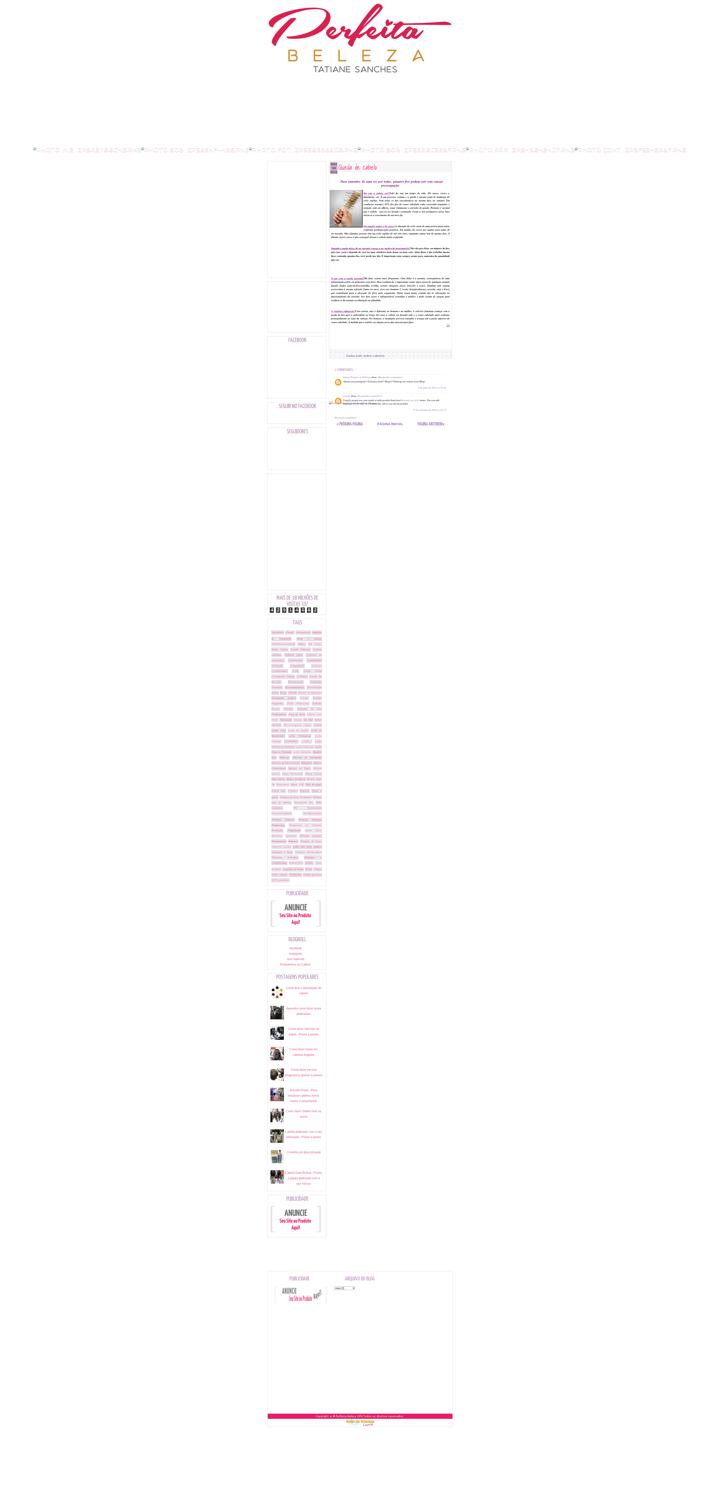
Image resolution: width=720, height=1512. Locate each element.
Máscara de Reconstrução (285, 763)
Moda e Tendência (295, 779)
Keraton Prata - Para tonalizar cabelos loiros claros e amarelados (303, 1096)
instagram (295, 953)
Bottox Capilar (280, 649)
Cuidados (302, 676)
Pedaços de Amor (289, 797)
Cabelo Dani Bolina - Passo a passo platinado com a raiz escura (303, 1178)
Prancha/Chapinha (281, 813)
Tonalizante (295, 874)
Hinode (298, 720)
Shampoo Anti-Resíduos (308, 852)
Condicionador (279, 671)
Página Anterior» (431, 424)
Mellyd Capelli (313, 774)
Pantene (292, 791)
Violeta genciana (312, 874)
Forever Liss (314, 714)
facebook (296, 948)
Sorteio (309, 863)
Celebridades (314, 660)
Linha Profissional (299, 736)
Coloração (277, 666)
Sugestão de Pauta (293, 869)
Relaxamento (279, 841)
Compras (316, 666)
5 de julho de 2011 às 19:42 (432, 387)
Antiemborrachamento (283, 644)
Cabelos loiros (293, 655)
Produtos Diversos (283, 820)
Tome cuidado (279, 874)
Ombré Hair (278, 791)
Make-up (284, 757)
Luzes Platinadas (305, 747)
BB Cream (315, 644)
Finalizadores (279, 714)
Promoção (277, 830)
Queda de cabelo (357, 167)
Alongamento (303, 632)
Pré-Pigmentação (312, 813)
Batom (301, 644)
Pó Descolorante (307, 808)
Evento (275, 709)
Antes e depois (309, 639)
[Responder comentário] (390, 377)
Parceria (304, 791)
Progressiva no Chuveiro (305, 825)
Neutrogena (283, 784)
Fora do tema (297, 714)
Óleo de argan (313, 784)
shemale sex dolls (410, 400)
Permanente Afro (303, 802)
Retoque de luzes (311, 841)
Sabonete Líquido (281, 847)
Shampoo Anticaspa (285, 857)
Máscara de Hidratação (307, 757)
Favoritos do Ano (309, 709)
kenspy (346, 396)
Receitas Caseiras (310, 836)
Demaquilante (296, 682)
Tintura (317, 869)
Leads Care (278, 730)
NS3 (301, 784)
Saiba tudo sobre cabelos (365, 355)
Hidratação (285, 720)
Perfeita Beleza (346, 1416)
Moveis (311, 779)
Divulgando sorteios (284, 698)
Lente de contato (298, 730)
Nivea (294, 784)
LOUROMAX (291, 741)
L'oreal (317, 725)
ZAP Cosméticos (280, 880)
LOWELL (306, 741)
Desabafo (277, 687)
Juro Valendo (295, 959)
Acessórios (277, 632)
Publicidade (294, 830)
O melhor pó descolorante (303, 1152)
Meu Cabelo (278, 779)
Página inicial (390, 424)
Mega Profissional (292, 774)
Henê (275, 720)
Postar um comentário (346, 417)
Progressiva (278, 825)
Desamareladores (295, 687)
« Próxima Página (350, 424)
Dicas (283, 693)
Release (293, 841)
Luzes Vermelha (302, 752)
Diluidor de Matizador (309, 693)
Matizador (307, 763)
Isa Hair (308, 720)
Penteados (305, 797)
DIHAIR (292, 693)
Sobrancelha (296, 863)
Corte (295, 671)
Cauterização (295, 660)
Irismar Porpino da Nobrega (357, 377)
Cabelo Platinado (300, 649)
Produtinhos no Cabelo (295, 964)
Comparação (297, 666)
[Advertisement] (360, 81)
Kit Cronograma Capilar (297, 725)
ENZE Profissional (297, 703)
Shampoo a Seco (282, 852)
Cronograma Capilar (283, 676)
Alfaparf (290, 632)
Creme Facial (312, 671)
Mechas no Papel (299, 768)
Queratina (291, 836)
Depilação (316, 682)
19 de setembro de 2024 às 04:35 (429, 410)
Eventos (288, 709)
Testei (309, 869)
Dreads (304, 698)
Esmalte (317, 703)
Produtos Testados (310, 820)
